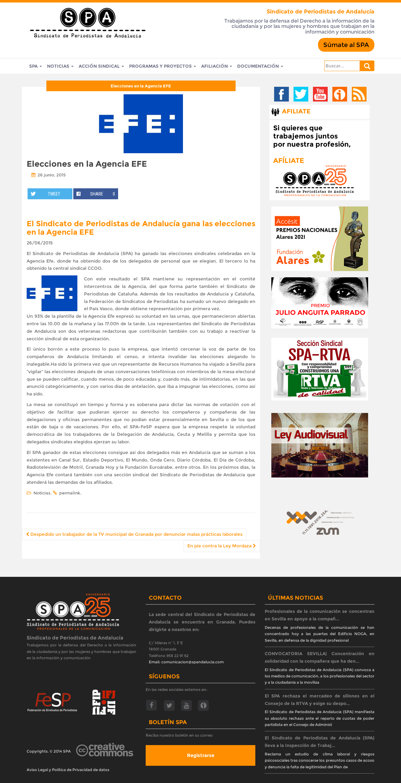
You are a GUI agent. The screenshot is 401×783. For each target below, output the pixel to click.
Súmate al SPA (346, 45)
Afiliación (215, 66)
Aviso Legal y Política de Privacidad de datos (68, 769)
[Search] (367, 65)
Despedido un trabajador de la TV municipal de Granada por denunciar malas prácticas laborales (135, 534)
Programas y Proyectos (161, 66)
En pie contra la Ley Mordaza (220, 546)
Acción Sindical (100, 66)
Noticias (58, 66)
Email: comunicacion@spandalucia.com (186, 662)
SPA (34, 66)
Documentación (258, 66)
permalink (69, 492)
